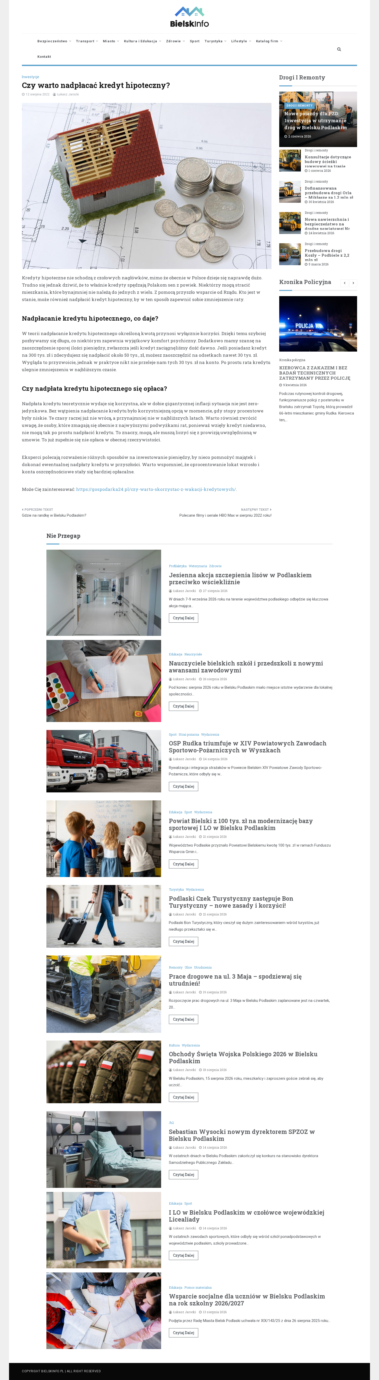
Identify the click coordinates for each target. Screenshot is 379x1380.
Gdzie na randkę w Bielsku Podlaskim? (54, 515)
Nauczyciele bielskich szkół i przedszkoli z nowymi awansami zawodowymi (246, 666)
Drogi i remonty (299, 105)
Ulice (188, 967)
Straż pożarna (189, 734)
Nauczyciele (193, 654)
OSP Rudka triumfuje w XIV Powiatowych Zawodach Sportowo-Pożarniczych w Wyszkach (248, 746)
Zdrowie (173, 41)
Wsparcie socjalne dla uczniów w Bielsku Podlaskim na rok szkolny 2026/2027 (247, 1299)
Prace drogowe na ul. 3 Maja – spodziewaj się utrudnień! (235, 979)
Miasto (109, 41)
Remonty (176, 967)
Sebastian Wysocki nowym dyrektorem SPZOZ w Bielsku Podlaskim (242, 1135)
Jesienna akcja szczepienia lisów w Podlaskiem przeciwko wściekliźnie (240, 578)
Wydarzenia (210, 734)
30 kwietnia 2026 (321, 202)
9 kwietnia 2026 (295, 385)
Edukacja (175, 654)
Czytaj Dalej (183, 617)
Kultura (174, 1045)
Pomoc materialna (198, 1287)
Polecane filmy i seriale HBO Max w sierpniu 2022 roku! (225, 515)
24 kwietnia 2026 (321, 233)
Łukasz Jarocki (68, 94)
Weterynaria (198, 566)
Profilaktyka (178, 566)
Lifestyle (239, 41)
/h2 (171, 1123)
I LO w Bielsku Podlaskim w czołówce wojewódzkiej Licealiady (246, 1215)
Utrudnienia (203, 967)
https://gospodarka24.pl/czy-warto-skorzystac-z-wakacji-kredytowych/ (156, 489)
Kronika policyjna (292, 360)
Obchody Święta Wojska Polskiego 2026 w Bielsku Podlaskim (243, 1057)
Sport (195, 41)
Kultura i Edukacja (140, 41)
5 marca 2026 (318, 264)
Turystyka (214, 41)
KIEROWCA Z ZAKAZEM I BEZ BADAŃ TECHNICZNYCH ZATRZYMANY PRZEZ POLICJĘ (314, 373)
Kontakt (44, 57)
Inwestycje (30, 77)
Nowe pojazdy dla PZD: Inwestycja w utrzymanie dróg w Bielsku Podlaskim (315, 120)
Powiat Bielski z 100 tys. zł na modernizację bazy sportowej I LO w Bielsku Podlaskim (241, 824)
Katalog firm (267, 41)
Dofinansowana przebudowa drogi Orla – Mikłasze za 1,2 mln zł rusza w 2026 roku (329, 195)
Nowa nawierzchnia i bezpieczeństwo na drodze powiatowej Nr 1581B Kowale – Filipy (327, 226)
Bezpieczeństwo (52, 41)
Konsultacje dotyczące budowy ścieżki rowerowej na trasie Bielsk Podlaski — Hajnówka (328, 166)
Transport (85, 41)
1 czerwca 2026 (320, 170)
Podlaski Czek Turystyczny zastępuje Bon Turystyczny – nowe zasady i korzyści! (231, 902)
